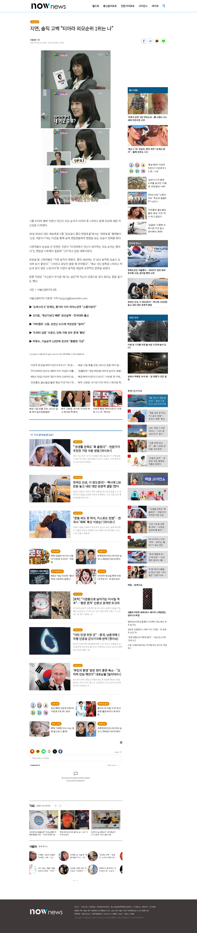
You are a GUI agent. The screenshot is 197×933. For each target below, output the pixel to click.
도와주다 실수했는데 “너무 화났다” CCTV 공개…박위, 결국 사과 (41, 833)
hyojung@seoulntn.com (73, 298)
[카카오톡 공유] (157, 43)
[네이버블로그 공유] (163, 43)
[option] (42, 824)
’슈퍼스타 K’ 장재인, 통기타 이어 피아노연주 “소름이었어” (64, 307)
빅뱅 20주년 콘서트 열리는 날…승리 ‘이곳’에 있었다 (81, 857)
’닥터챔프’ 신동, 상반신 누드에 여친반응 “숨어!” (59, 324)
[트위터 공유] (150, 43)
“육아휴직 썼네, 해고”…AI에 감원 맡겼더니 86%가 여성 (73, 833)
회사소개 (84, 907)
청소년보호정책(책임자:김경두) (121, 907)
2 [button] (75, 880)
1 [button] (73, 880)
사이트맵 (152, 907)
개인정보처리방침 (103, 907)
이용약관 (92, 907)
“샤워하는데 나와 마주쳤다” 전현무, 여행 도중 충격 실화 (81, 871)
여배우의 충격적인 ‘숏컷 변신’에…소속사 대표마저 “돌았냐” (49, 871)
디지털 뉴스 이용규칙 (140, 907)
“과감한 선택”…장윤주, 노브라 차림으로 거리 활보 (49, 857)
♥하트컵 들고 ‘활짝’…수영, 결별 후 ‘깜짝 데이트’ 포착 (113, 857)
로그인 (76, 907)
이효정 (33, 39)
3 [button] (77, 880)
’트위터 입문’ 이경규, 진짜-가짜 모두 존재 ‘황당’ (59, 332)
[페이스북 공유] (143, 43)
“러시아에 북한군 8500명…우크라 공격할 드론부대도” (104, 833)
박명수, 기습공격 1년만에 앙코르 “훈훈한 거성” (58, 341)
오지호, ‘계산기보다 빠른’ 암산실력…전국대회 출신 (61, 315)
